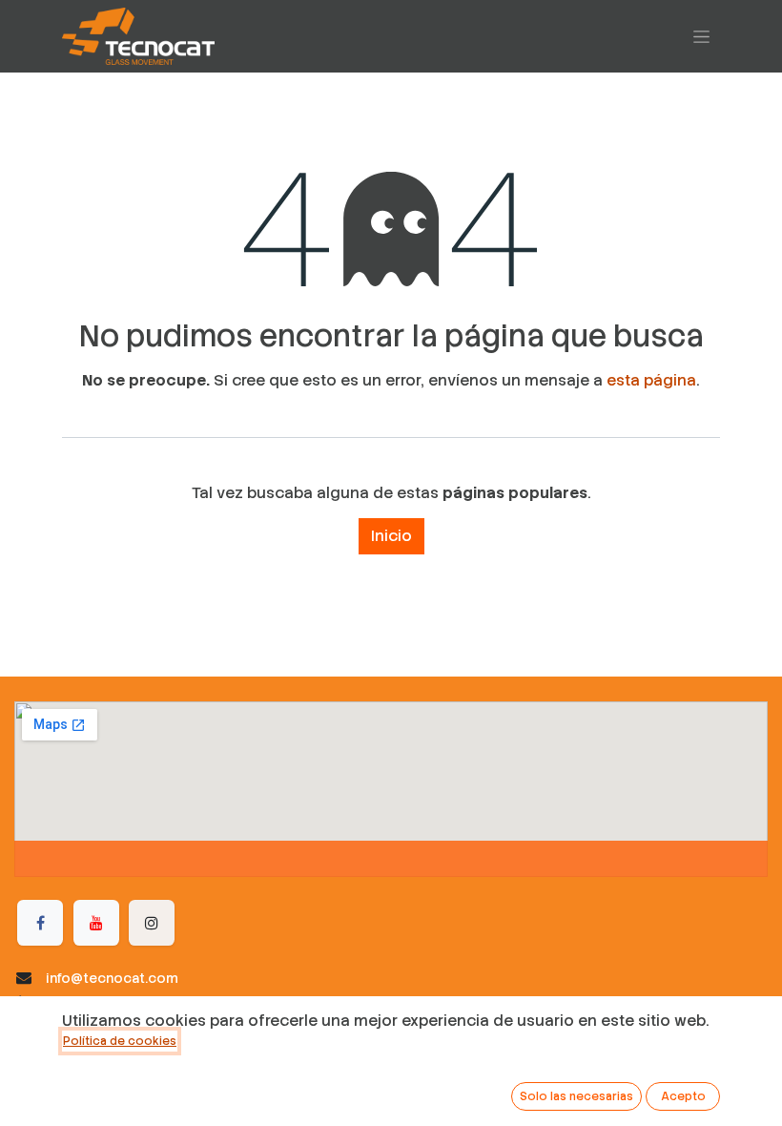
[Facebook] (40, 923)
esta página (651, 380)
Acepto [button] (683, 1096)
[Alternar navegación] (701, 36)
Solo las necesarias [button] (576, 1096)
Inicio (391, 536)
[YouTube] (96, 923)
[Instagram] (152, 923)
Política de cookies (119, 1041)
